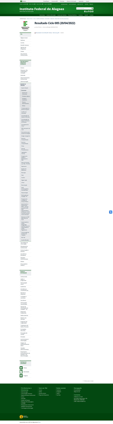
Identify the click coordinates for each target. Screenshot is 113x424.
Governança (42, 15)
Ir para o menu (32, 4)
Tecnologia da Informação (27, 408)
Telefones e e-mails (78, 396)
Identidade (26, 372)
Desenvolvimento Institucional (28, 395)
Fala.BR (86, 15)
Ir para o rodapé (47, 4)
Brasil (24, 1)
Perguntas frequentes (44, 395)
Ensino (22, 397)
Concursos (47, 18)
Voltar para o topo (88, 381)
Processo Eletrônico (72, 15)
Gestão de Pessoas (40, 18)
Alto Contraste (72, 4)
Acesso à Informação (51, 15)
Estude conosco (42, 393)
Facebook (85, 11)
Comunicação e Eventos (26, 393)
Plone (39, 422)
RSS (92, 11)
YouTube (87, 11)
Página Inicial (29, 18)
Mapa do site (80, 4)
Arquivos (52, 18)
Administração (24, 392)
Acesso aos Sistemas (61, 15)
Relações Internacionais (26, 406)
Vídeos (25, 368)
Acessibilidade (64, 4)
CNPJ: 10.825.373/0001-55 (79, 401)
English (91, 4)
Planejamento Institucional (27, 405)
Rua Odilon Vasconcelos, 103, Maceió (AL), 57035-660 (80, 399)
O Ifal (34, 18)
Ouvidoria (81, 15)
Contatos (91, 15)
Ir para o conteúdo (23, 4)
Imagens (25, 375)
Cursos (40, 390)
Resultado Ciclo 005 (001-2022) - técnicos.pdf (47, 32)
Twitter (90, 11)
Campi (40, 391)
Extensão (23, 398)
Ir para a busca (39, 4)
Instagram (89, 11)
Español (86, 4)
